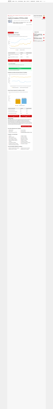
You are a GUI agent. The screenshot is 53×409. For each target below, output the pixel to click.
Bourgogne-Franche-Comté (19, 15)
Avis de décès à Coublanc (12, 142)
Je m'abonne (19, 68)
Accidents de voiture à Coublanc (13, 143)
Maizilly (17, 22)
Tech (16, 1)
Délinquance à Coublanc (24, 139)
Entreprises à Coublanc (24, 143)
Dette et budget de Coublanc (13, 139)
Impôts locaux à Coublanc (26, 126)
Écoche (30, 22)
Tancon (27, 22)
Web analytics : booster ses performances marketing (38, 38)
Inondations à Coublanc (24, 141)
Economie (37, 1)
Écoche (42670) (23, 131)
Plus (40, 1)
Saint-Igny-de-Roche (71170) (13, 132)
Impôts (14, 15)
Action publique (20, 1)
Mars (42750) (11, 131)
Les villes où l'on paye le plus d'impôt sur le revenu (27, 60)
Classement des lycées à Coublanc (14, 144)
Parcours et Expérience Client (38, 40)
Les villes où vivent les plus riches (26, 116)
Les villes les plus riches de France (14, 60)
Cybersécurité (32, 1)
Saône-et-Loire (25, 15)
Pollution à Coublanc (24, 140)
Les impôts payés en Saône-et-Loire (26, 132)
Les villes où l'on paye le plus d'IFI (14, 116)
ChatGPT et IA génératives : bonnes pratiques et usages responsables (38, 34)
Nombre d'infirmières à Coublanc (25, 142)
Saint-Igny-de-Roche (23, 22)
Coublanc (29, 15)
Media (25, 1)
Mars (19, 22)
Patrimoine (10, 15)
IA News (13, 1)
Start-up (27, 1)
